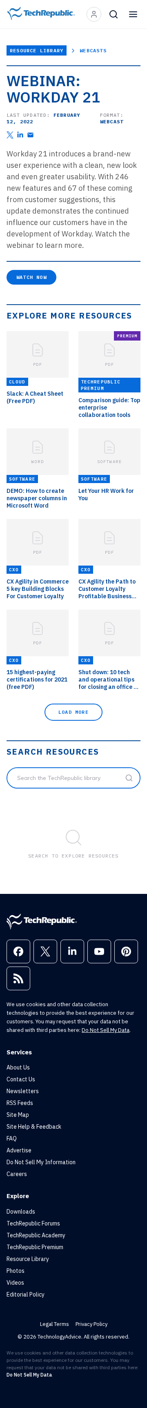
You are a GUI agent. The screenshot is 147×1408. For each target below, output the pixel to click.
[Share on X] (10, 134)
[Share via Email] (30, 134)
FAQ (12, 1138)
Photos (15, 1270)
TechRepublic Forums (33, 1223)
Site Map (18, 1114)
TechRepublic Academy (36, 1235)
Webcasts (93, 50)
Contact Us (21, 1079)
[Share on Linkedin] (20, 134)
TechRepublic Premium (35, 1247)
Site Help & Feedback (34, 1126)
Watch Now (31, 277)
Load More (73, 712)
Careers (17, 1174)
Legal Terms (54, 1324)
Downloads (21, 1211)
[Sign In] (94, 14)
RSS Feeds (20, 1103)
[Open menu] (133, 14)
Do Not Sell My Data (105, 1030)
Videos (15, 1282)
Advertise (19, 1150)
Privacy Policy (91, 1324)
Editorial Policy (26, 1294)
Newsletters (23, 1091)
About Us (18, 1067)
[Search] (113, 14)
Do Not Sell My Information (41, 1162)
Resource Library (36, 50)
